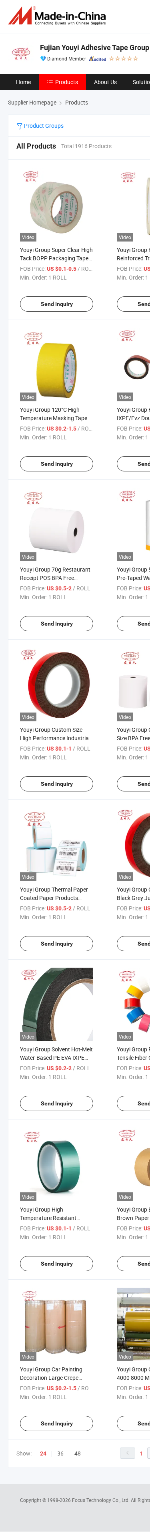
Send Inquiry (57, 304)
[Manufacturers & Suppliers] (58, 15)
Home (23, 82)
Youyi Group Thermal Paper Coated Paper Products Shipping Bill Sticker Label (54, 898)
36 (60, 1453)
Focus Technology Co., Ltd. (101, 1500)
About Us (105, 82)
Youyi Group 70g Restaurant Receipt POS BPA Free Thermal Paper (55, 578)
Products (66, 82)
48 (77, 1453)
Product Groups (43, 125)
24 (43, 1453)
